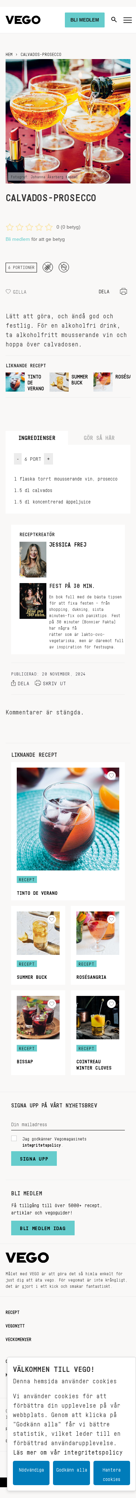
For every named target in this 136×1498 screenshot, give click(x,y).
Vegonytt (15, 1324)
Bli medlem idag (43, 1226)
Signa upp (34, 1157)
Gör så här (99, 436)
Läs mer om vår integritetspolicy (68, 1450)
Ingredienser (36, 436)
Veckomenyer (18, 1338)
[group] (25, 382)
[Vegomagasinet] (23, 20)
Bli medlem (18, 239)
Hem (9, 53)
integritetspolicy (41, 1143)
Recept (13, 1311)
